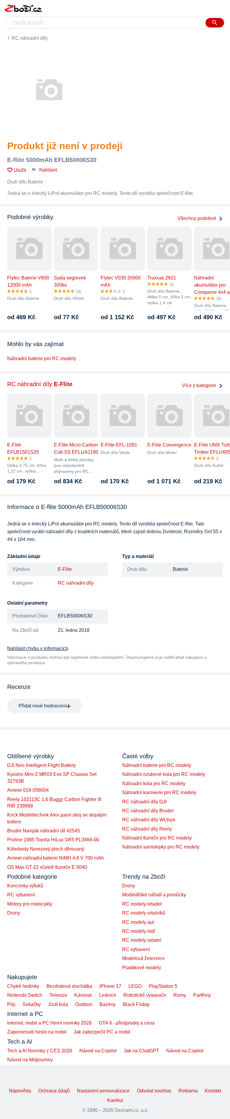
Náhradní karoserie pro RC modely (159, 792)
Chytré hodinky (23, 986)
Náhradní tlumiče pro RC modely (157, 837)
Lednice (107, 995)
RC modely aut (138, 922)
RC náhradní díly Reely (147, 828)
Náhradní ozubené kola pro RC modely (163, 774)
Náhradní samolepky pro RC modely (160, 846)
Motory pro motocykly (29, 903)
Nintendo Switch (24, 995)
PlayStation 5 (163, 986)
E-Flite (65, 569)
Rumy (179, 995)
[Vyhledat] (214, 22)
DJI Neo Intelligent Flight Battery (41, 765)
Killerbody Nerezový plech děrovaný (45, 849)
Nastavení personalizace (103, 1090)
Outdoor (83, 1004)
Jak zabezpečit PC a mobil (102, 1031)
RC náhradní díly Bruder (148, 810)
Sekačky (31, 1004)
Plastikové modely (141, 967)
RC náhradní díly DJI (144, 801)
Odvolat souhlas (154, 1090)
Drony (13, 912)
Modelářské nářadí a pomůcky (154, 894)
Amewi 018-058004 (28, 790)
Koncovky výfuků (25, 885)
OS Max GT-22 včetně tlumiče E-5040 (47, 867)
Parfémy (202, 995)
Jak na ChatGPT (141, 1050)
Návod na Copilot (97, 1050)
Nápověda (20, 1090)
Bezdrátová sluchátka (69, 986)
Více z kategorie (199, 385)
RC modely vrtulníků (143, 912)
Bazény (107, 1004)
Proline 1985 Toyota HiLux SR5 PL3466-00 (53, 839)
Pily (11, 1004)
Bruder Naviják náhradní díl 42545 (43, 830)
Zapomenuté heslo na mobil (36, 1031)
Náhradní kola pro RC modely (153, 783)
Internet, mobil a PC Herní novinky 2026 (49, 1022)
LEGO (135, 986)
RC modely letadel (142, 903)
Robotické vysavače (144, 995)
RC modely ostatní (141, 940)
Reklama (188, 1090)
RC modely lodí (138, 931)
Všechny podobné (197, 218)
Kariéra (115, 1100)
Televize (58, 995)
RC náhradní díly (30, 38)
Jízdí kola (58, 1004)
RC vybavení (21, 894)
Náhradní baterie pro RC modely (41, 358)
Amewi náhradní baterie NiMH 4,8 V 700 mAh (55, 857)
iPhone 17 (110, 986)
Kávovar (83, 995)
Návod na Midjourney (30, 1059)
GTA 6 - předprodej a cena (127, 1022)
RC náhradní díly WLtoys (148, 819)
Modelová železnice (143, 958)
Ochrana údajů (54, 1090)
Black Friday (136, 1004)
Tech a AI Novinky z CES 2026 (39, 1050)
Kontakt (213, 1090)
